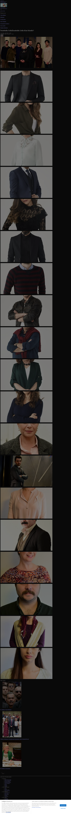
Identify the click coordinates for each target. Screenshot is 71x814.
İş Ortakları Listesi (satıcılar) (36, 807)
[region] (35, 807)
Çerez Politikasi (8, 812)
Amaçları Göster (63, 808)
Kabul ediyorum (63, 805)
